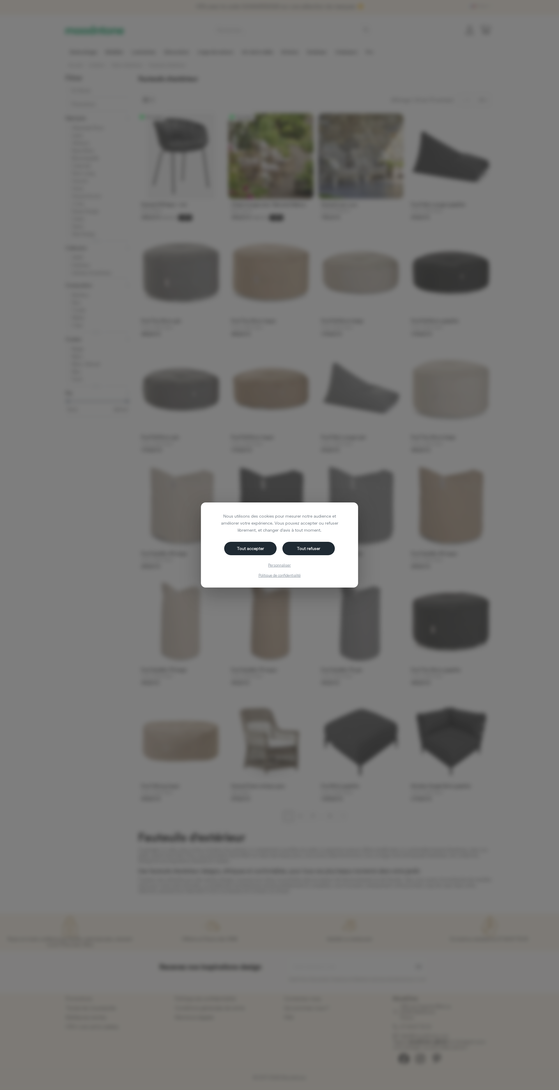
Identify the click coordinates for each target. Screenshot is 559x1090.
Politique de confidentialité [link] (280, 575)
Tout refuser (308, 548)
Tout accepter (250, 548)
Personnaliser (279, 565)
